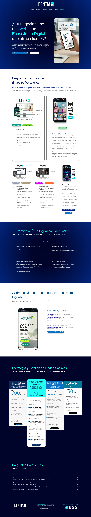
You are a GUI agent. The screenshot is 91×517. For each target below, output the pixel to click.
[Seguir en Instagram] (70, 507)
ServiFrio (68, 213)
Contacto (56, 9)
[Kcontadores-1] (22, 180)
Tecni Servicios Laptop (68, 209)
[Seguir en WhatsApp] (66, 507)
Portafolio (38, 9)
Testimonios (44, 9)
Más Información (34, 52)
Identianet (62, 9)
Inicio (28, 9)
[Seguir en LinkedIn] (76, 507)
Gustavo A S (51, 9)
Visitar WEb (16, 125)
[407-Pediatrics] (63, 125)
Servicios (32, 9)
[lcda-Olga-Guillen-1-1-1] (28, 123)
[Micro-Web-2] (28, 350)
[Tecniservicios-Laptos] (68, 182)
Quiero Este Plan (18, 424)
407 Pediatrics (62, 128)
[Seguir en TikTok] (73, 507)
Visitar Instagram (27, 125)
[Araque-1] (45, 180)
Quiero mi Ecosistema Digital (19, 53)
